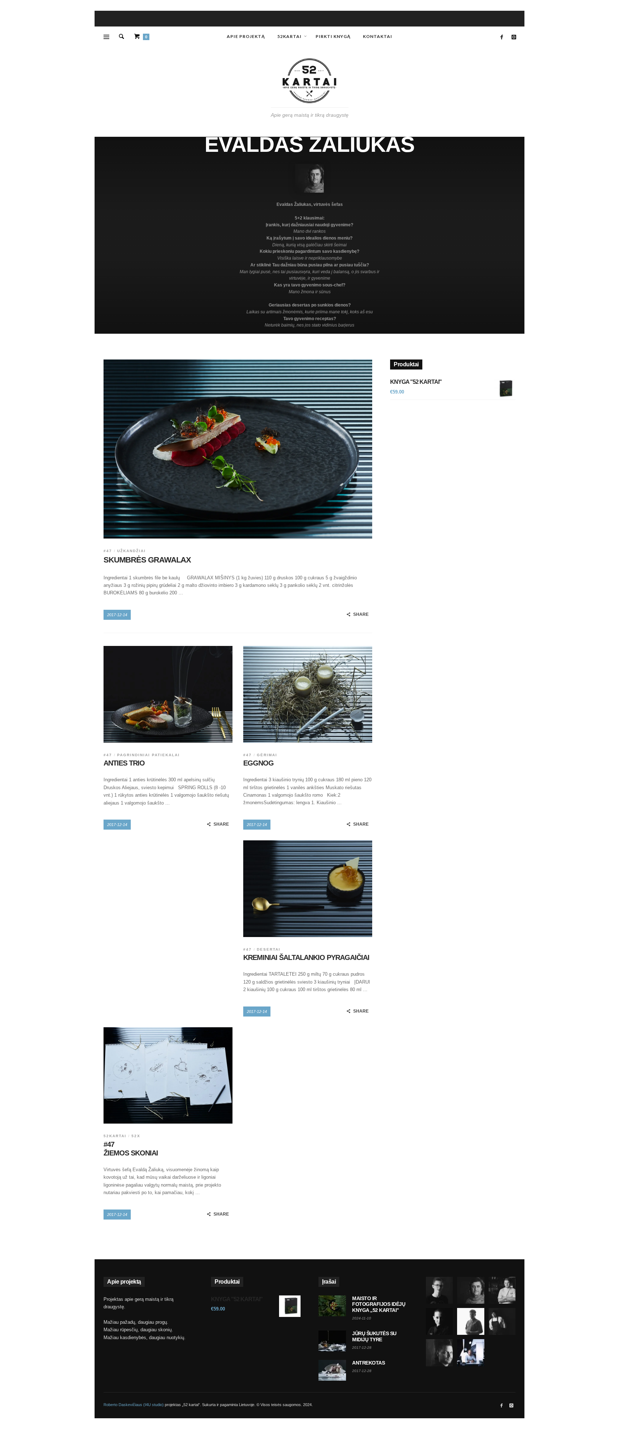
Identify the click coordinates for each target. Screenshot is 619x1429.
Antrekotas (368, 1363)
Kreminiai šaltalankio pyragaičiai (306, 957)
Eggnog (258, 763)
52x (135, 1136)
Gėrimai (267, 755)
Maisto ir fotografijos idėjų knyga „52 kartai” (378, 1304)
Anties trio (124, 763)
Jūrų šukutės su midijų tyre (374, 1336)
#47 (108, 551)
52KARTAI (115, 1136)
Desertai (268, 949)
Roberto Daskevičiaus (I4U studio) (134, 1405)
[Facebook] (501, 37)
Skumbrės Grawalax (147, 559)
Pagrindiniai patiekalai (148, 755)
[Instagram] (513, 37)
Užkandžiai (131, 551)
